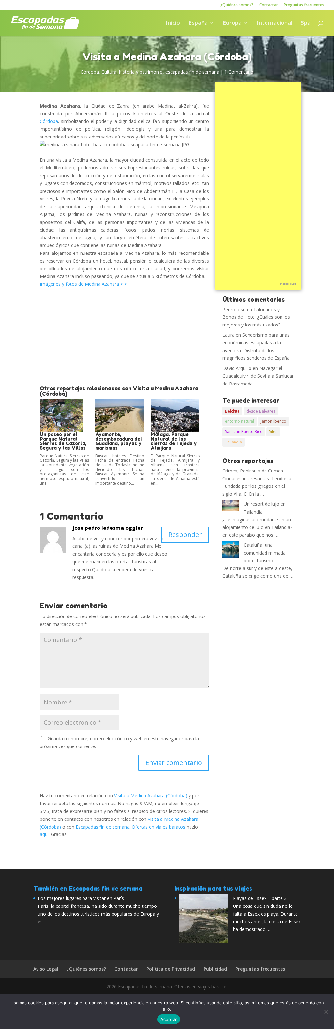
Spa (306, 23)
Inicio (173, 23)
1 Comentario (238, 72)
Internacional (274, 23)
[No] (326, 1011)
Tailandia (233, 442)
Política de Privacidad (170, 969)
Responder (185, 534)
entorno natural (239, 421)
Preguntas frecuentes (304, 5)
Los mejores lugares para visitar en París (81, 898)
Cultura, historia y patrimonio (132, 72)
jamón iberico (273, 421)
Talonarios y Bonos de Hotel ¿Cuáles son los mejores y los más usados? (256, 317)
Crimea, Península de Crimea (252, 471)
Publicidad (288, 284)
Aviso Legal (45, 969)
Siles (273, 431)
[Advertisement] (124, 337)
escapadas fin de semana (192, 72)
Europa (232, 23)
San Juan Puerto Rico (244, 431)
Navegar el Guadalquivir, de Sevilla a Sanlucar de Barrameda (258, 376)
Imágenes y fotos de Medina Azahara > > (84, 284)
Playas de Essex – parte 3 (260, 898)
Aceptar (168, 1019)
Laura (228, 335)
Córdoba (90, 72)
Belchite (232, 411)
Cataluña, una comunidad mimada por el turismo (265, 553)
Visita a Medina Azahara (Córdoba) (150, 795)
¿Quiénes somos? (236, 5)
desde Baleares (260, 411)
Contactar (268, 5)
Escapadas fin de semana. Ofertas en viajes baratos (130, 827)
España (198, 23)
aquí (44, 834)
